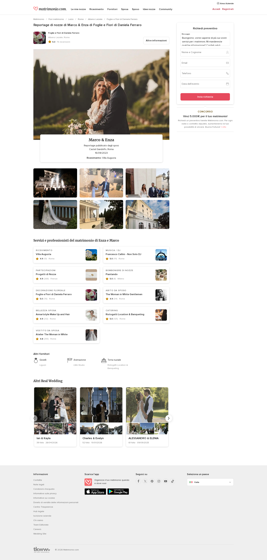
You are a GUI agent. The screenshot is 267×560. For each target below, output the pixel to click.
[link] (55, 417)
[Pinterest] (152, 481)
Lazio (71, 19)
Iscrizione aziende (42, 516)
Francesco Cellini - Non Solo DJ (123, 254)
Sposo (135, 9)
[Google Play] (118, 494)
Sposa (124, 9)
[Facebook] (138, 481)
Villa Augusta (43, 254)
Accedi (216, 9)
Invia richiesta (205, 96)
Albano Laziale (95, 19)
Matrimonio (39, 19)
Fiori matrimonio (57, 19)
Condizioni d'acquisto (44, 489)
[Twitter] (145, 481)
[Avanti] (168, 418)
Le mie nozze (78, 9)
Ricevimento (96, 9)
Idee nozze (149, 9)
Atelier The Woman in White (52, 334)
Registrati (228, 9)
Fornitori (112, 9)
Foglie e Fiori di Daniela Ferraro (122, 19)
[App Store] (95, 494)
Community (165, 9)
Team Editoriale (41, 524)
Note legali (38, 484)
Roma (81, 19)
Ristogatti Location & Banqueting (125, 314)
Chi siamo (38, 520)
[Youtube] (165, 481)
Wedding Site (39, 533)
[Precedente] (34, 418)
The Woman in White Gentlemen (124, 294)
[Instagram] (159, 481)
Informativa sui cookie (44, 498)
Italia (196, 482)
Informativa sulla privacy (45, 493)
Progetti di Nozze (46, 274)
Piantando (112, 274)
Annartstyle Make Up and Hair (53, 314)
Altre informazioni (156, 40)
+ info (223, 127)
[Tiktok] (172, 481)
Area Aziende (226, 3)
